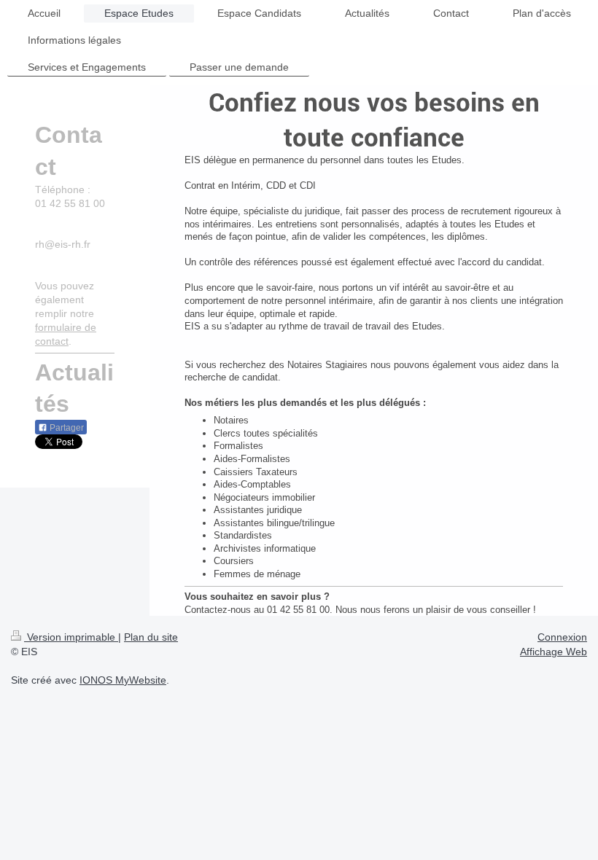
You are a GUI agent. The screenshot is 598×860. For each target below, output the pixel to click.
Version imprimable (71, 637)
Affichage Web (553, 651)
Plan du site (151, 637)
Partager (65, 428)
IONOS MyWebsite (122, 680)
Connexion (562, 637)
